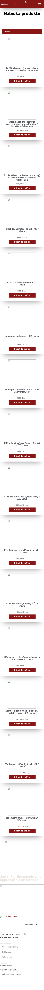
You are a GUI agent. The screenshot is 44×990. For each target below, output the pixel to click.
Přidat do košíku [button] (22, 81)
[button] (39, 4)
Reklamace (6, 952)
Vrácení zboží (7, 957)
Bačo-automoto (31, 924)
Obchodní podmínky (10, 947)
